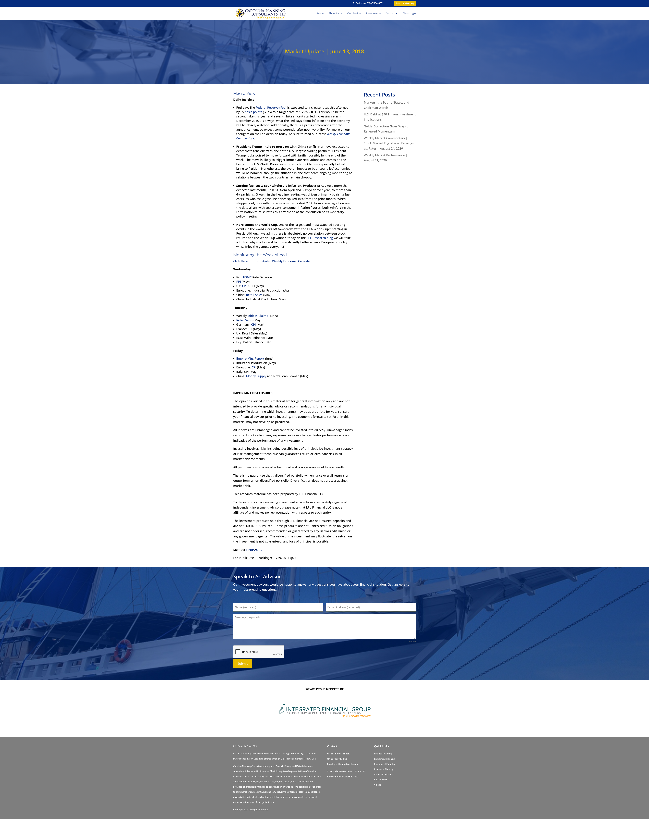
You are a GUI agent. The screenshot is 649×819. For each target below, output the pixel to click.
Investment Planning (384, 764)
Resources (372, 13)
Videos (377, 784)
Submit (242, 663)
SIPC (259, 550)
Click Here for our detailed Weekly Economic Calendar (272, 261)
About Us (334, 13)
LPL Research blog (320, 238)
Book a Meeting (405, 3)
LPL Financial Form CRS (245, 746)
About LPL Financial (384, 774)
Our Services (354, 13)
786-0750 (342, 758)
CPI (244, 286)
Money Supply (256, 376)
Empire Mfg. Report (250, 358)
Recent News (380, 779)
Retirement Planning (384, 758)
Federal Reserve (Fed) (271, 107)
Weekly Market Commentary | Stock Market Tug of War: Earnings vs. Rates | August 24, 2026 (389, 143)
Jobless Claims (257, 316)
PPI (238, 282)
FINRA (250, 550)
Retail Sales (254, 295)
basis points (253, 112)
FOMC (247, 277)
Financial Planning (383, 753)
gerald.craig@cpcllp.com (346, 764)
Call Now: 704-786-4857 (369, 3)
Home (320, 13)
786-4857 (345, 753)
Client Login (409, 13)
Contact (390, 13)
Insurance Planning (383, 769)
